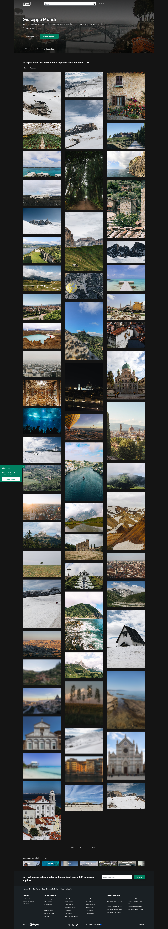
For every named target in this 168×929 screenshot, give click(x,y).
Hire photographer (49, 36)
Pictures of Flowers (49, 913)
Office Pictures (48, 904)
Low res (55, 118)
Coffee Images (48, 902)
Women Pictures (48, 910)
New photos (115, 3)
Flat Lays (46, 907)
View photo (50, 48)
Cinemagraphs (90, 907)
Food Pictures (89, 902)
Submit (139, 877)
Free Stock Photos (28, 899)
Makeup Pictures (90, 899)
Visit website (30, 36)
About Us (69, 889)
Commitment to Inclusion (50, 889)
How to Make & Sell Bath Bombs (136, 899)
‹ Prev (72, 847)
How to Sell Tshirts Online (114, 912)
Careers (25, 889)
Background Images (70, 907)
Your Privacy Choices (92, 924)
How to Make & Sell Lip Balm (114, 906)
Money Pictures (69, 904)
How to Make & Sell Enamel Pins (135, 903)
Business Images (48, 899)
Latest (25, 67)
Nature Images (69, 902)
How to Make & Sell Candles (135, 909)
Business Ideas (111, 899)
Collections (102, 3)
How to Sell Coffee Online (135, 906)
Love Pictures (89, 910)
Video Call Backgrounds (71, 916)
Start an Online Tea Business (114, 902)
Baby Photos (47, 916)
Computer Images (90, 904)
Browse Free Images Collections (28, 903)
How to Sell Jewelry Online (114, 909)
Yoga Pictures (68, 913)
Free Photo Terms (34, 889)
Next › (93, 847)
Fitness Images (90, 913)
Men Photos (68, 910)
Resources (139, 3)
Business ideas (127, 3)
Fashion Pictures (69, 899)
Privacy (62, 889)
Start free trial (10, 479)
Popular (33, 67)
